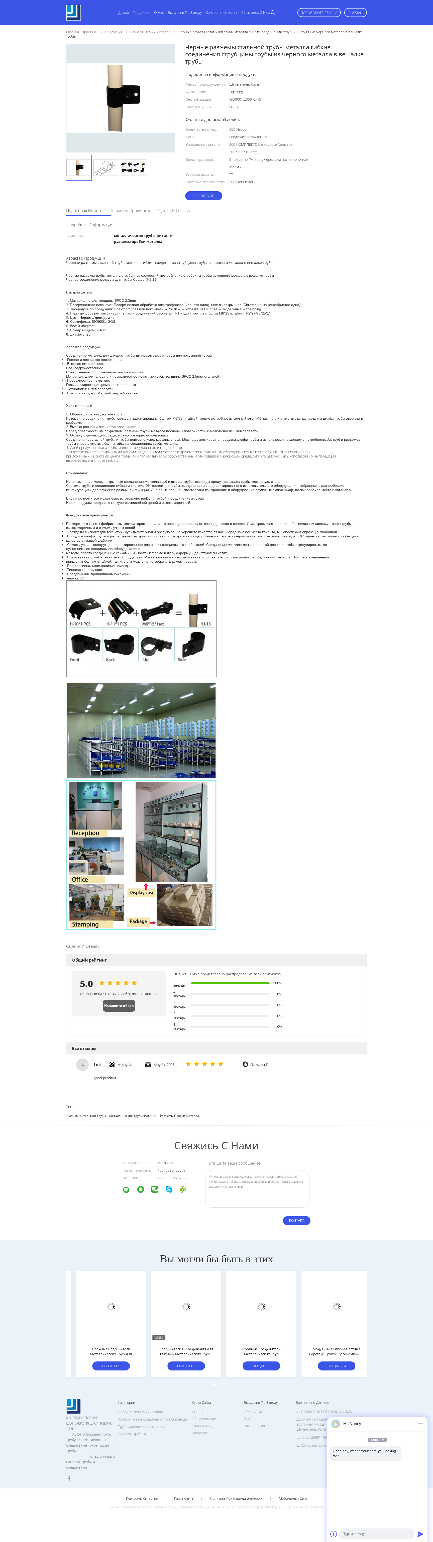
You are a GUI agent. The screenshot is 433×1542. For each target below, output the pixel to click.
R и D (248, 1418)
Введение (200, 1432)
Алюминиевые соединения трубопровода (152, 1419)
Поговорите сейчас (319, 12)
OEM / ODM (253, 1411)
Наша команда (203, 1425)
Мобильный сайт (293, 1498)
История (198, 1411)
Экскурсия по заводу (185, 12)
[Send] (420, 1533)
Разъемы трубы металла (137, 1433)
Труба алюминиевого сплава (141, 1426)
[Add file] (333, 1533)
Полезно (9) (259, 1064)
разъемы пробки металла (179, 1116)
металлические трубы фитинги (133, 1116)
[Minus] (420, 1424)
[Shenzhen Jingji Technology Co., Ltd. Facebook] (69, 1478)
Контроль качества (221, 12)
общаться (204, 195)
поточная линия (257, 1425)
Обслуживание (204, 1418)
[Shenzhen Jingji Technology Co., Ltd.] (129, 1190)
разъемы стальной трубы (86, 1116)
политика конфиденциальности (236, 1498)
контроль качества (142, 1498)
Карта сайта (183, 1498)
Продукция (141, 12)
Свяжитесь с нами (256, 12)
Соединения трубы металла (141, 1412)
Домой (123, 12)
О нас (159, 12)
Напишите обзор (119, 1006)
